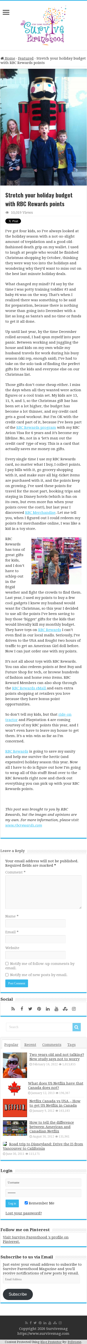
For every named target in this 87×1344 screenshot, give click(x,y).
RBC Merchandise (40, 512)
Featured (26, 58)
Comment (15, 872)
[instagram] (74, 1009)
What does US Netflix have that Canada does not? (55, 1085)
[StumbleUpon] (65, 1009)
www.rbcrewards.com (23, 825)
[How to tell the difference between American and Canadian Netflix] (15, 1128)
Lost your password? (24, 1213)
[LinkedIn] (48, 1009)
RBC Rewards (49, 630)
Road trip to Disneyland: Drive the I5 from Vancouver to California (43, 1146)
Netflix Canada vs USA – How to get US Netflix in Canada (54, 1103)
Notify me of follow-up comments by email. (39, 965)
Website (12, 948)
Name (12, 916)
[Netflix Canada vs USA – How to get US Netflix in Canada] (15, 1108)
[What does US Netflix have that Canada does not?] (14, 1088)
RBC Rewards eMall (29, 688)
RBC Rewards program (36, 427)
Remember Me (41, 1203)
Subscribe (18, 1294)
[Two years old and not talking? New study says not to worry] (15, 1065)
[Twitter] (30, 1009)
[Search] (76, 1027)
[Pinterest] (39, 1009)
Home (9, 58)
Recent (30, 1044)
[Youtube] (56, 1009)
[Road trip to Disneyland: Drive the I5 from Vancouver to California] (5, 1144)
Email (12, 932)
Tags (71, 1044)
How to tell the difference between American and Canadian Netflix (51, 1126)
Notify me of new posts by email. (38, 975)
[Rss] (13, 1009)
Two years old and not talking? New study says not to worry (56, 1056)
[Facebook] (22, 1009)
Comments (51, 1044)
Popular (11, 1044)
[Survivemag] (43, 24)
